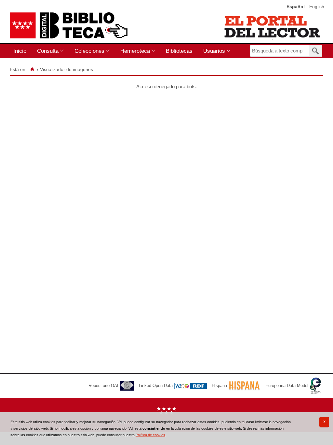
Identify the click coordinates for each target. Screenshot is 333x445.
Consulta (48, 51)
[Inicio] (32, 69)
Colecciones (89, 51)
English (316, 6)
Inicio (19, 51)
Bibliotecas (179, 51)
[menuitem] (21, 51)
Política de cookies (150, 435)
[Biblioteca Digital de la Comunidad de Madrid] (68, 25)
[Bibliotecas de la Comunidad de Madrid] (272, 27)
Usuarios (214, 51)
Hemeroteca (135, 51)
